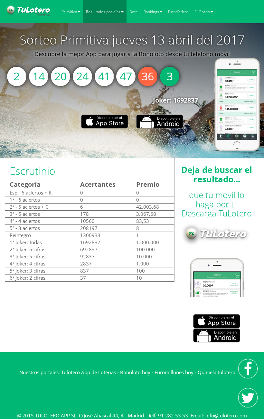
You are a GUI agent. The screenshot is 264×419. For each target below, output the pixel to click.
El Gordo (202, 12)
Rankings (151, 12)
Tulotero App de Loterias (88, 372)
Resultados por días (103, 12)
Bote (133, 12)
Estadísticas (178, 12)
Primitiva (69, 12)
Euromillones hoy (174, 372)
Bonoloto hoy (135, 372)
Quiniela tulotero (216, 372)
